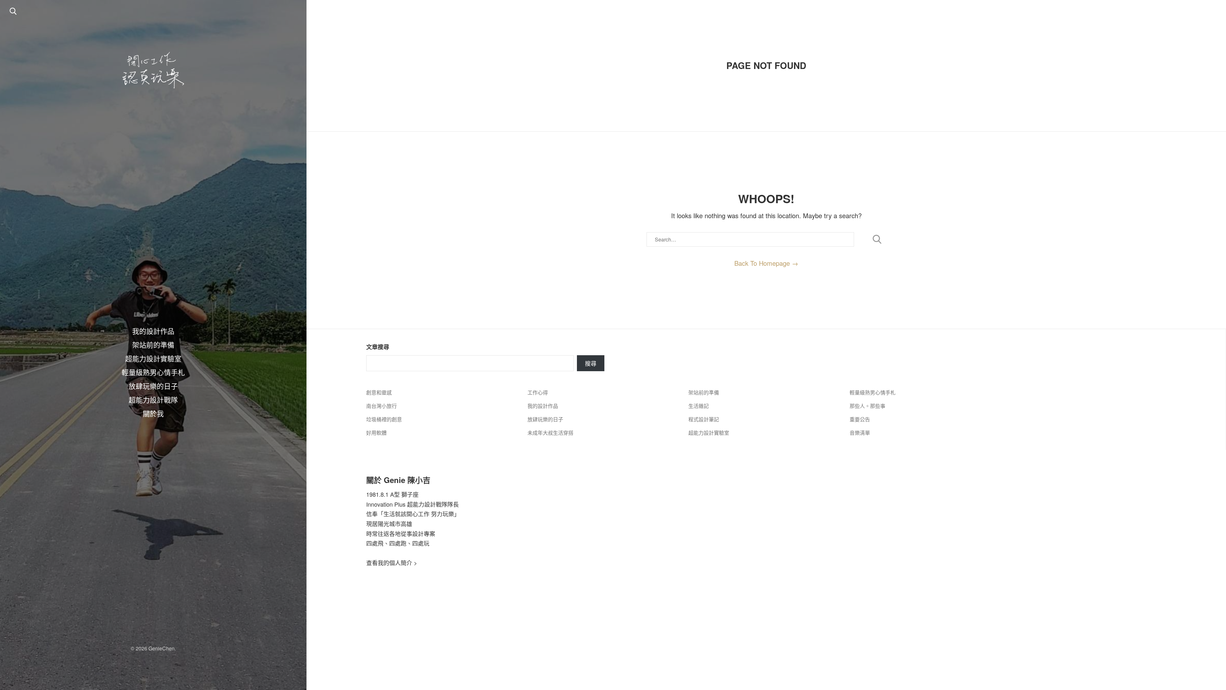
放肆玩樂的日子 (153, 385)
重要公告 (860, 419)
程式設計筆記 (703, 419)
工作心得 (537, 392)
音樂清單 (860, 432)
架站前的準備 (153, 344)
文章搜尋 (377, 347)
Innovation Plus (385, 504)
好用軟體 (376, 432)
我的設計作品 (153, 331)
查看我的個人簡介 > (391, 562)
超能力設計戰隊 (153, 399)
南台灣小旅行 (381, 406)
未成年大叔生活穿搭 (550, 432)
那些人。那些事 (867, 406)
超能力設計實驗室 (153, 358)
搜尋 (590, 363)
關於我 (153, 413)
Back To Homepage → (766, 263)
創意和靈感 (379, 392)
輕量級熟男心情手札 (153, 372)
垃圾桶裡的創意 (384, 419)
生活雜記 (698, 406)
